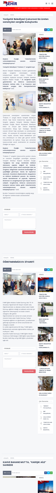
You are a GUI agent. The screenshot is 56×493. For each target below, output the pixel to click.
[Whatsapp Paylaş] (51, 29)
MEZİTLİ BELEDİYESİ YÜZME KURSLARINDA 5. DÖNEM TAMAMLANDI (32, 8)
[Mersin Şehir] (10, 3)
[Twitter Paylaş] (48, 29)
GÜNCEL (12, 15)
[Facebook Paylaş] (45, 29)
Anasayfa (6, 15)
